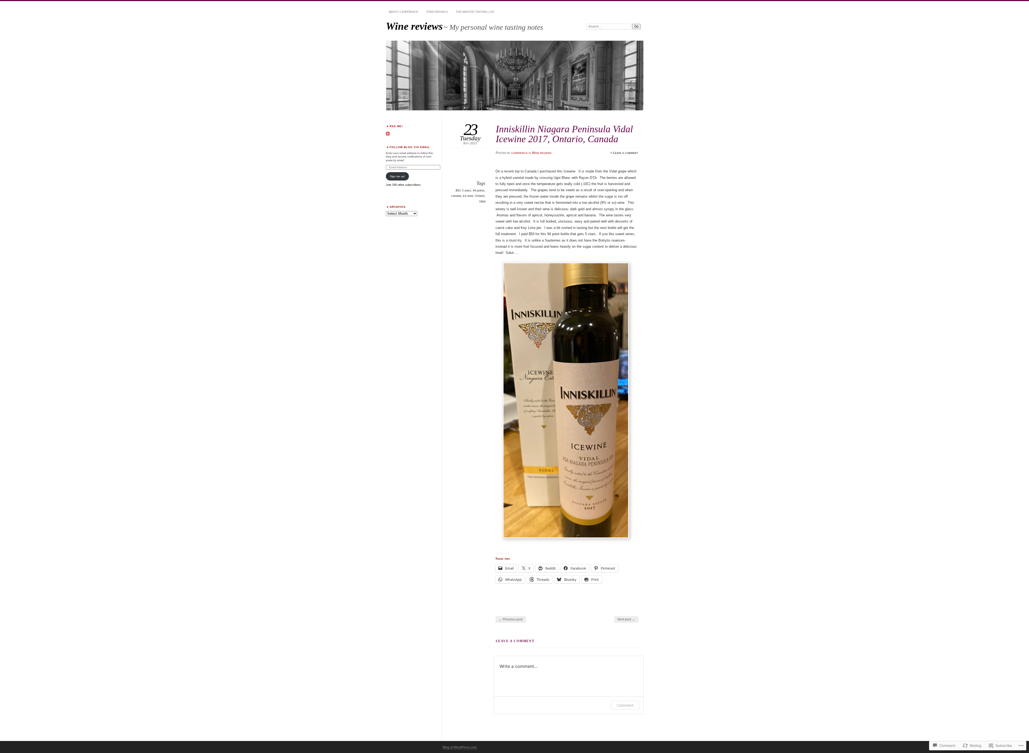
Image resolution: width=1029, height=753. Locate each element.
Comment (625, 705)
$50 (458, 190)
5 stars (466, 190)
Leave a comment (625, 153)
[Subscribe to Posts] (388, 134)
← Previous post (511, 619)
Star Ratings (437, 11)
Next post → (626, 619)
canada (456, 195)
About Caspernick (403, 11)
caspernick (519, 153)
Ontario (479, 195)
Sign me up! (397, 176)
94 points (478, 190)
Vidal (482, 201)
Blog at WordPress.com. (460, 747)
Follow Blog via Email (410, 147)
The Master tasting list (475, 11)
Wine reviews (414, 26)
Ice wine (468, 195)
